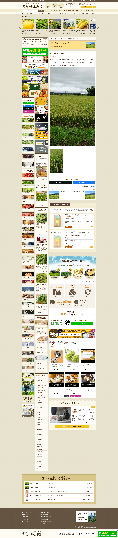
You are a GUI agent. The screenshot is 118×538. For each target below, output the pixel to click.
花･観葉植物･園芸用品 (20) (27, 307)
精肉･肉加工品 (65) (27, 217)
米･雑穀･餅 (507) (27, 192)
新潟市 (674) (39, 378)
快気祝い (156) (40, 349)
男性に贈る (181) (40, 366)
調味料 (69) (26, 239)
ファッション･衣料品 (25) (27, 339)
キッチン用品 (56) (27, 323)
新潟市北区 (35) (41, 380)
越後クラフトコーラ (52, 499)
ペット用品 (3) (26, 370)
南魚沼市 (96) (40, 412)
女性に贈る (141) (40, 363)
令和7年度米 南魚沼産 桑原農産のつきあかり (58, 491)
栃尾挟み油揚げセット (40, 201)
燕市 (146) (39, 407)
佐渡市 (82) (39, 429)
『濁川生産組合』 (89, 495)
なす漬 (52, 13)
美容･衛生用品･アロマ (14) (28, 348)
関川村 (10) (39, 456)
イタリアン (64, 13)
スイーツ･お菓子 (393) (26, 201)
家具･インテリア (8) (28, 363)
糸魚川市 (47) (40, 427)
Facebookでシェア (85, 182)
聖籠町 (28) (39, 446)
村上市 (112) (39, 409)
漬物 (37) (25, 246)
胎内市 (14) (39, 449)
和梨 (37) (25, 130)
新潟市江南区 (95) (41, 387)
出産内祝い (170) (40, 344)
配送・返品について (75, 0)
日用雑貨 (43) (26, 331)
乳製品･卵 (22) (26, 277)
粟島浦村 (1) (39, 468)
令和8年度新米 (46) (27, 166)
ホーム (61, 0)
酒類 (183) (26, 291)
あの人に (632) (40, 360)
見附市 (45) (39, 436)
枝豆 (40, 13)
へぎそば (73, 13)
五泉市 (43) (39, 439)
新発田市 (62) (40, 424)
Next (98, 27)
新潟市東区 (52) (41, 382)
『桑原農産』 (90, 491)
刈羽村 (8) (39, 459)
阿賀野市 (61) (40, 422)
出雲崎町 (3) (39, 464)
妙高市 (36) (39, 441)
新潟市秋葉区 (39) (41, 390)
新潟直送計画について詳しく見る (88, 281)
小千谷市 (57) (40, 432)
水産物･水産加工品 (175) (27, 209)
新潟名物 (31, 13)
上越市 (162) (39, 402)
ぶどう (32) (26, 137)
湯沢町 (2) (39, 466)
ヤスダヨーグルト (85, 13)
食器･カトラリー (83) (26, 316)
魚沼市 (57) (39, 434)
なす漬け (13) (26, 152)
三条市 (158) (39, 405)
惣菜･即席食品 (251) (28, 224)
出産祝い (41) (40, 328)
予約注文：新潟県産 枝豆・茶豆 (41, 264)
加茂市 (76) (39, 419)
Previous (20, 27)
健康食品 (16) (26, 299)
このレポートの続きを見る (89, 422)
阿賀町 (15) (39, 454)
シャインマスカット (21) (28, 144)
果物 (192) (26, 178)
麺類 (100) (26, 232)
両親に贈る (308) (40, 368)
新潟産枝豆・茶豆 (52, 483)
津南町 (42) (39, 444)
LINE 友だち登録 (83, 323)
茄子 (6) (25, 159)
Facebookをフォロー (29, 105)
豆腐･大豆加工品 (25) (26, 262)
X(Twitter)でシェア (61, 182)
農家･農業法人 (60, 46)
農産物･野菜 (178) (27, 185)
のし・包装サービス (84, 0)
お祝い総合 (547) (40, 326)
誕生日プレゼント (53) (41, 333)
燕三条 (56, 13)
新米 (42, 13)
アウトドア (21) (27, 355)
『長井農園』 (90, 483)
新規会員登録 (24, 0)
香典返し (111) (40, 352)
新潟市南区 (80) (41, 392)
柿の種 (59, 13)
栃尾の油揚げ (78, 13)
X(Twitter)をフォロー (29, 108)
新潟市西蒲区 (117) (42, 397)
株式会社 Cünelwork (83, 526)
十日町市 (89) (40, 417)
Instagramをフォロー (29, 111)
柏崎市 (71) (39, 414)
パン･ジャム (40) (27, 269)
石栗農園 (93, 186)
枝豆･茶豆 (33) (26, 122)
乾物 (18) (25, 253)
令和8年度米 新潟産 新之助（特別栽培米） (57, 495)
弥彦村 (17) (39, 451)
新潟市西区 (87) (41, 395)
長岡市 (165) (39, 400)
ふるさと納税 (26, 13)
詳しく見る (57, 296)
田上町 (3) (39, 461)
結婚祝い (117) (40, 331)
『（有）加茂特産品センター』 (86, 499)
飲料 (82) (25, 284)
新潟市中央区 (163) (42, 385)
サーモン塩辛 (92, 13)
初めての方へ (67, 0)
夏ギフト (36, 13)
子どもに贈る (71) (40, 371)
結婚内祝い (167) (40, 347)
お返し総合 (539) (40, 342)
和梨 (45, 13)
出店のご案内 (92, 0)
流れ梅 (49, 13)
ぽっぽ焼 (68, 13)
